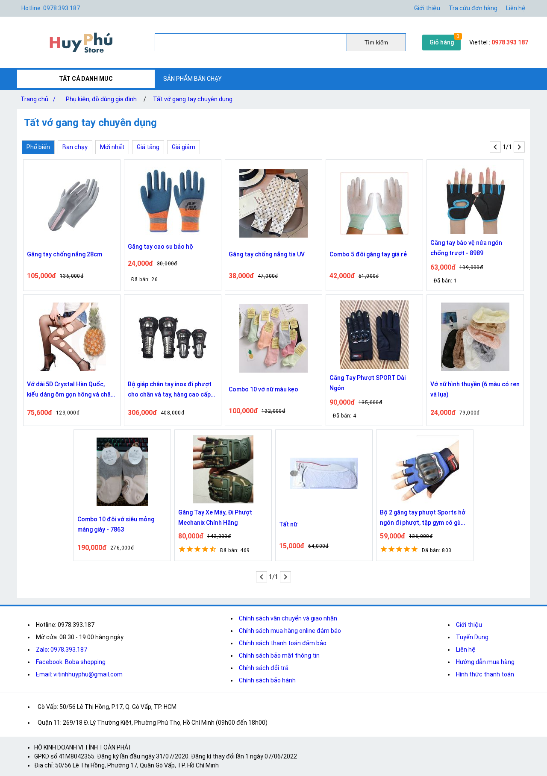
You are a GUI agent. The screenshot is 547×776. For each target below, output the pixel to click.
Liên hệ (516, 8)
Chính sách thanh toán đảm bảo (282, 643)
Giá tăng (148, 147)
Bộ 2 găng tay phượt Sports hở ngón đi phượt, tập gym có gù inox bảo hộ (422, 518)
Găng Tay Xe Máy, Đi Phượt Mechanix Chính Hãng (215, 517)
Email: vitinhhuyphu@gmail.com (79, 674)
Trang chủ (38, 99)
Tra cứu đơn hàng (473, 8)
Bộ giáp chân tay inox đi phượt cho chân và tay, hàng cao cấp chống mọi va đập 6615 (170, 390)
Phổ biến (38, 147)
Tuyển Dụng (472, 637)
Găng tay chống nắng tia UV (267, 254)
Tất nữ (288, 524)
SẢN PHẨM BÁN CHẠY (192, 78)
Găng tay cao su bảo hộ (160, 246)
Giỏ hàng (441, 42)
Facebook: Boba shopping (71, 661)
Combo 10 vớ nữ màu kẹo (263, 389)
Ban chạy (75, 147)
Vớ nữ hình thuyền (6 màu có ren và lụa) (475, 389)
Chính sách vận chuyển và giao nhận (288, 618)
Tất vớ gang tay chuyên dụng (192, 99)
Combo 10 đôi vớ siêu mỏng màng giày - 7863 (115, 524)
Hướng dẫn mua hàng (485, 661)
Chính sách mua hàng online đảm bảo (290, 630)
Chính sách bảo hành (267, 680)
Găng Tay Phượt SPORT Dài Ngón (367, 382)
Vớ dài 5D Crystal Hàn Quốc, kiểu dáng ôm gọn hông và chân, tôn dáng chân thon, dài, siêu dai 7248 (72, 390)
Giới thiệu (469, 624)
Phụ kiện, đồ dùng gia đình (101, 99)
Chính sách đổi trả (263, 667)
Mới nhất (112, 147)
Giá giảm (183, 147)
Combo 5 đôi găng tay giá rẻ (368, 254)
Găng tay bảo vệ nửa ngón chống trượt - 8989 (466, 247)
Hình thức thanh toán (485, 674)
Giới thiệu (427, 8)
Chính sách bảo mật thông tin (279, 655)
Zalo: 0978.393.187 (61, 649)
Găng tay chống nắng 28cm (64, 254)
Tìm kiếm (376, 42)
